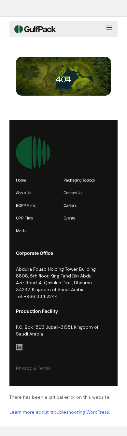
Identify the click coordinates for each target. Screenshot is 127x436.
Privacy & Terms (33, 368)
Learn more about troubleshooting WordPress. (59, 412)
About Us (23, 192)
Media (21, 230)
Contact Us (73, 192)
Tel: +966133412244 (37, 296)
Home (21, 180)
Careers (70, 205)
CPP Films (24, 218)
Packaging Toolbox (79, 180)
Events (69, 218)
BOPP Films (25, 205)
